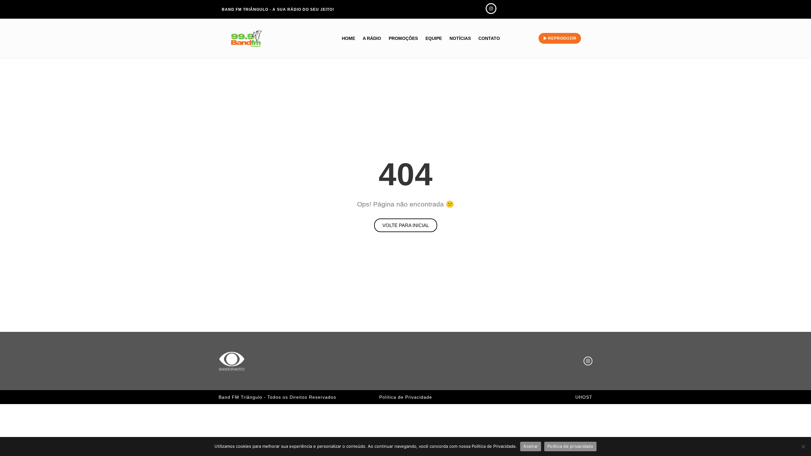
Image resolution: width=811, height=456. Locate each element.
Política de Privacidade (405, 397)
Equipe (433, 38)
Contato (489, 38)
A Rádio (372, 38)
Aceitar (530, 446)
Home (348, 38)
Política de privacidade (570, 446)
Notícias (460, 38)
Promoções (403, 38)
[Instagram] (588, 361)
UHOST (583, 397)
